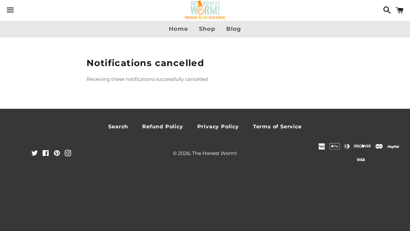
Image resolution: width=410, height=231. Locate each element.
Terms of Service (277, 127)
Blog (234, 28)
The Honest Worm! (214, 153)
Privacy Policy (218, 127)
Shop (207, 28)
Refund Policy (162, 127)
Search (118, 127)
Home (178, 28)
